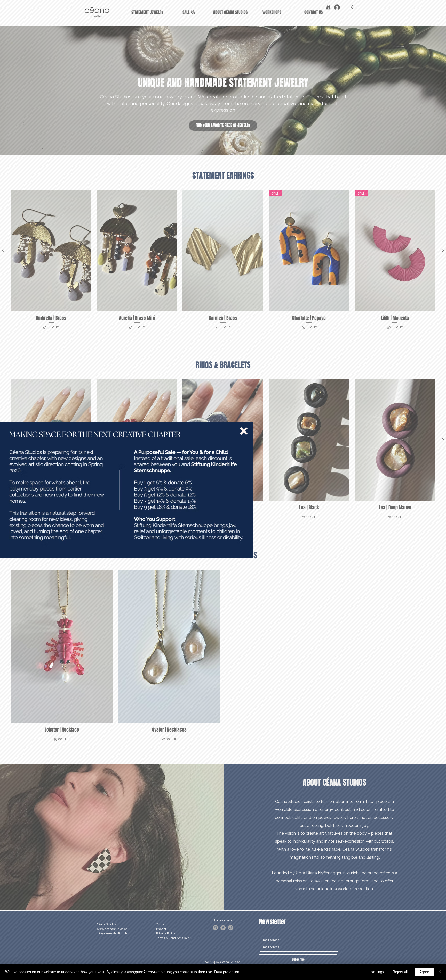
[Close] (440, 972)
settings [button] (377, 971)
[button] (244, 431)
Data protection (226, 971)
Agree (424, 971)
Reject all (400, 971)
